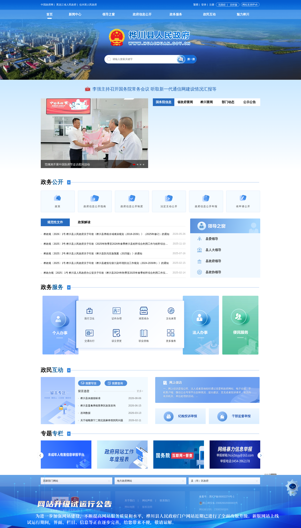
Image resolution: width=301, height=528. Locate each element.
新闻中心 (75, 14)
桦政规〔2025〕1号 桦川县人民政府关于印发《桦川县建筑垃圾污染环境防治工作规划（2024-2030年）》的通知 (106, 263)
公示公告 (249, 102)
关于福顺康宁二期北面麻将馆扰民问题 (101, 420)
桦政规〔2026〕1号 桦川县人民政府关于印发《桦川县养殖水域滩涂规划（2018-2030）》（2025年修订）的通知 (106, 234)
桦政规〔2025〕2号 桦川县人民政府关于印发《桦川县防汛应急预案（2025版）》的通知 (93, 253)
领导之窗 (108, 14)
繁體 (195, 4)
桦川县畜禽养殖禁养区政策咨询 (98, 405)
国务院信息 (164, 102)
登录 (203, 4)
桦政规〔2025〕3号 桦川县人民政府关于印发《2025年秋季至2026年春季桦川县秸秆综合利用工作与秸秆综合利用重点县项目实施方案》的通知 (107, 243)
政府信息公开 (142, 14)
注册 (211, 4)
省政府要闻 (185, 102)
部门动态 (228, 102)
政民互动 (209, 14)
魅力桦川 (243, 14)
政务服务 (176, 14)
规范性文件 (55, 222)
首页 (49, 14)
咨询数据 (85, 413)
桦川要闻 (206, 102)
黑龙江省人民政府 (66, 4)
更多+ (140, 391)
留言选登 (83, 391)
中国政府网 (47, 4)
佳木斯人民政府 (88, 4)
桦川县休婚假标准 (90, 398)
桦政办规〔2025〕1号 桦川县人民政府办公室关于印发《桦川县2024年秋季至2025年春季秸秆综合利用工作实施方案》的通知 (107, 272)
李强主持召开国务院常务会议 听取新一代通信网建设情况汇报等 (154, 89)
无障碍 (222, 4)
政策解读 (84, 222)
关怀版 (233, 4)
